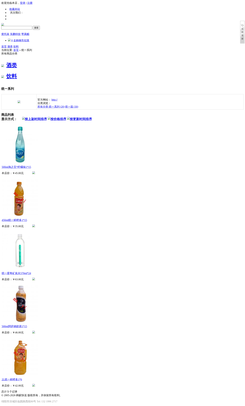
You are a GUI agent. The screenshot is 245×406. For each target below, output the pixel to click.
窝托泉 (5, 34)
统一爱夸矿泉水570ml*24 (16, 273)
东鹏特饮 (15, 34)
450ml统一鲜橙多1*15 (14, 220)
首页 (4, 46)
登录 (22, 2)
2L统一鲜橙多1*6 (12, 379)
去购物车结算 (21, 40)
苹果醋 (25, 34)
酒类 (10, 46)
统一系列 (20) (56, 106)
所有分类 (43, 106)
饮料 (16, 46)
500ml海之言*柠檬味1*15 (16, 167)
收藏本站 (14, 9)
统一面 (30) (71, 106)
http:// (55, 99)
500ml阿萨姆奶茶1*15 (14, 326)
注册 (29, 2)
